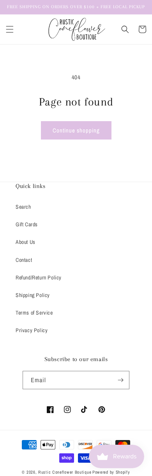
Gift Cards (27, 224)
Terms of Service (34, 312)
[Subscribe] (120, 380)
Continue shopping (76, 130)
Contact (24, 259)
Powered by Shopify (111, 472)
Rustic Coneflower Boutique (64, 472)
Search (23, 206)
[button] (9, 29)
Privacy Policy (32, 330)
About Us (25, 241)
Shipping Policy (33, 295)
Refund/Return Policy (39, 277)
